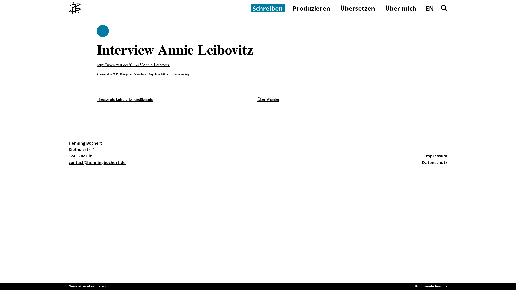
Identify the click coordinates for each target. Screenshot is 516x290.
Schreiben (103, 31)
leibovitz (166, 74)
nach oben (512, 276)
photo (176, 74)
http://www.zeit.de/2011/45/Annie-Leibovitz (133, 64)
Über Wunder (268, 99)
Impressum (435, 156)
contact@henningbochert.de (97, 162)
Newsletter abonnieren (87, 286)
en (429, 8)
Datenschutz (434, 162)
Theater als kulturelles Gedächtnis (125, 99)
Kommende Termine (431, 286)
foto (157, 74)
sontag (185, 74)
